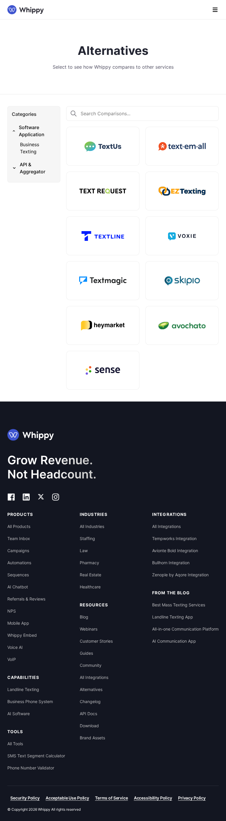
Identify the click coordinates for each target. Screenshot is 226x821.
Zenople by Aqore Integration (180, 574)
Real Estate (90, 574)
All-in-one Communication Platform (185, 628)
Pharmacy (89, 562)
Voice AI (15, 647)
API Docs (88, 713)
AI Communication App (174, 641)
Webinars (88, 628)
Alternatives (91, 689)
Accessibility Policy (153, 797)
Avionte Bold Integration (175, 550)
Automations (19, 562)
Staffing (87, 538)
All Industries (92, 526)
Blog (84, 616)
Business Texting (29, 148)
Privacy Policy (192, 797)
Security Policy (25, 797)
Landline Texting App (172, 616)
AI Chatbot (17, 586)
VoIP (11, 659)
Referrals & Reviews (26, 598)
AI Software (18, 713)
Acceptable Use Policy (67, 797)
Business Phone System (30, 701)
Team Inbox (18, 538)
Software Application (31, 130)
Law (84, 550)
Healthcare (90, 586)
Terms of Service (111, 797)
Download (89, 725)
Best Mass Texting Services (178, 604)
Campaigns (18, 550)
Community (91, 665)
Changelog (90, 701)
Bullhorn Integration (171, 562)
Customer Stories (96, 641)
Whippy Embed (22, 635)
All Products (18, 526)
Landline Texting (23, 689)
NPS (11, 610)
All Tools (15, 743)
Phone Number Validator (30, 767)
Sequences (18, 574)
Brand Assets (92, 737)
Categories (24, 114)
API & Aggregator (32, 168)
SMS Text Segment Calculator (36, 755)
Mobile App (18, 623)
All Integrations (94, 677)
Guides (86, 653)
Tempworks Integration (174, 538)
